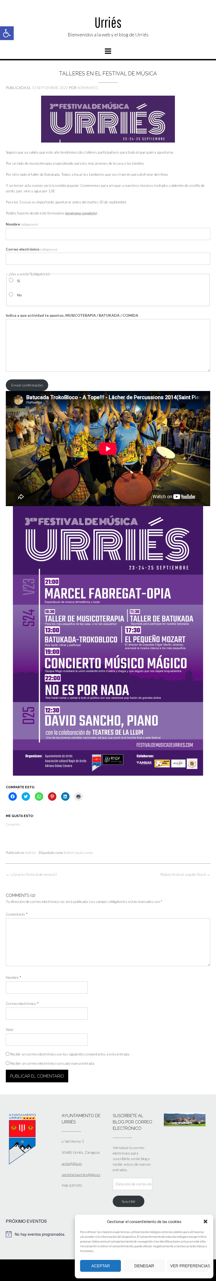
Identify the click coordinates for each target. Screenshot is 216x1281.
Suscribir (129, 1201)
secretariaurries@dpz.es (81, 1174)
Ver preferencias (189, 1266)
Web (9, 1029)
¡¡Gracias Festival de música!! (31, 874)
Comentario (17, 914)
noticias (30, 852)
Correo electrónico (31, 249)
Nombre (22, 224)
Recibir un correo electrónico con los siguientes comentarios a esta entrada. (70, 1054)
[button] (7, 33)
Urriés (108, 22)
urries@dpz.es (72, 1163)
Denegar (144, 1266)
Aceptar (100, 1266)
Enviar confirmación (27, 385)
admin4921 (87, 87)
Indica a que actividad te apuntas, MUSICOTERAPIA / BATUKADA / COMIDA (72, 315)
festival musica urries (78, 852)
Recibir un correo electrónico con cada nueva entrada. (52, 1063)
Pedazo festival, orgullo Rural (185, 874)
